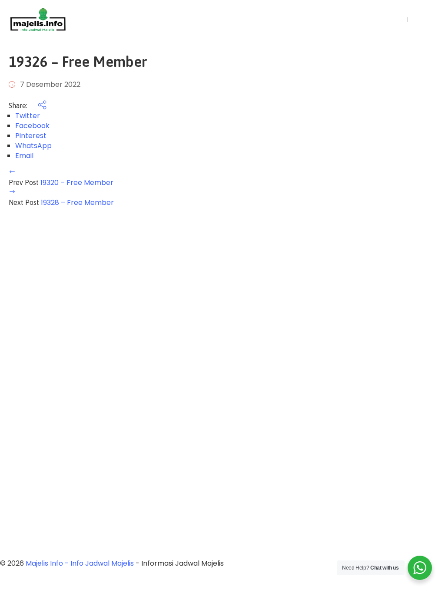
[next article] (12, 193)
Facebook (32, 126)
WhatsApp (33, 146)
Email (24, 156)
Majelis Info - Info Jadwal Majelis (80, 563)
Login (394, 19)
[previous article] (12, 173)
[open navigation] (358, 19)
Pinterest (30, 136)
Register (424, 19)
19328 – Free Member (77, 203)
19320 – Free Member (76, 183)
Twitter (27, 116)
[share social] (37, 106)
